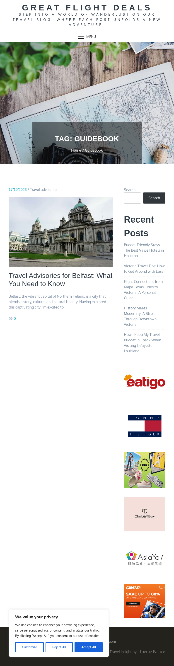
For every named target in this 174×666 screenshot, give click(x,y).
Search (129, 189)
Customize (29, 647)
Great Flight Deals (87, 7)
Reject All (59, 647)
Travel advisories (43, 190)
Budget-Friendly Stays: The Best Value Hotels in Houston (144, 250)
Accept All (88, 647)
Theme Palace (152, 651)
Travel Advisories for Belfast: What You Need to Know (60, 279)
